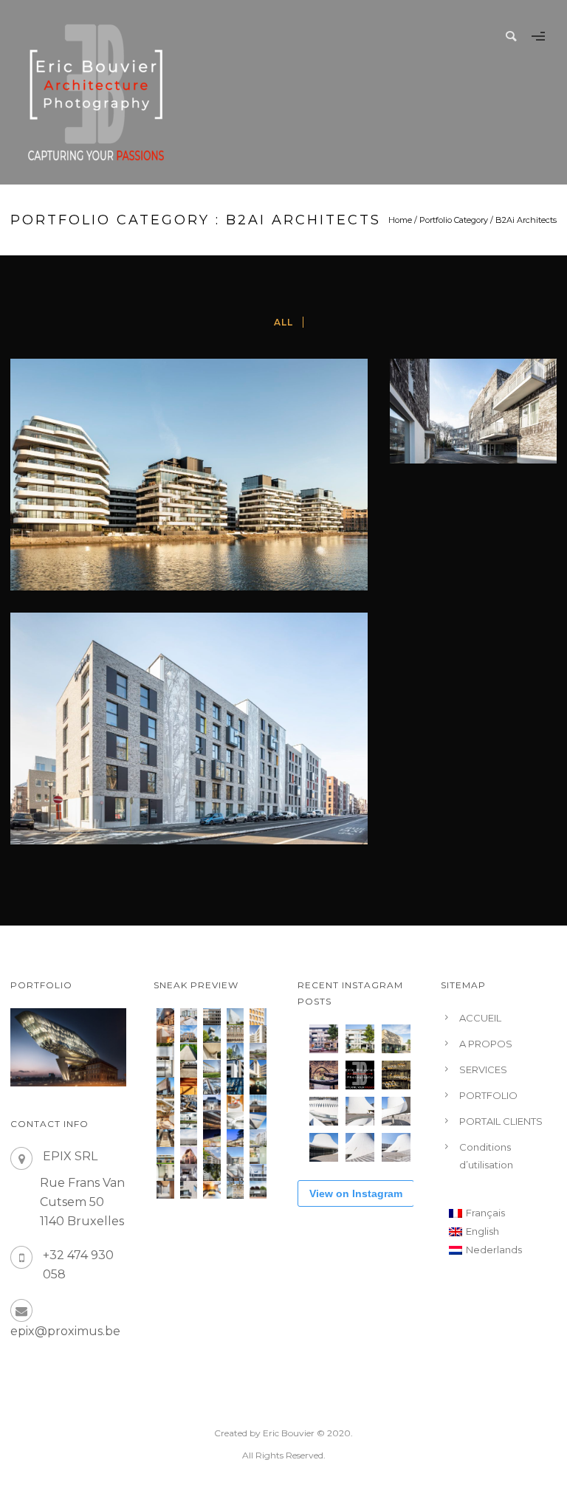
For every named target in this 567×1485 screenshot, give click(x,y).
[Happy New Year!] (396, 1075)
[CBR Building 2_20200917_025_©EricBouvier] (258, 1016)
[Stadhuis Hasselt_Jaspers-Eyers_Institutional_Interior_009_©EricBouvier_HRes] (188, 1103)
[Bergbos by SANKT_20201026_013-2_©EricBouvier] (188, 1033)
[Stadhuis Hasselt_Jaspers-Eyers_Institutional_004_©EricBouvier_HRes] (211, 1103)
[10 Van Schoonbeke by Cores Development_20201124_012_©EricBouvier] (165, 1016)
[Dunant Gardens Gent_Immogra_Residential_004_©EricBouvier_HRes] (258, 1137)
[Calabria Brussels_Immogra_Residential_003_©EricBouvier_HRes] (211, 1155)
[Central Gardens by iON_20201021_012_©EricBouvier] (258, 1033)
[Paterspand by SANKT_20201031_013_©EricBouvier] (165, 1033)
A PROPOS (485, 1044)
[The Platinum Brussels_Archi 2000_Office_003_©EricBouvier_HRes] (211, 1172)
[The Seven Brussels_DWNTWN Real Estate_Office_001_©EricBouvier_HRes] (258, 1172)
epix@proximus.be (65, 1331)
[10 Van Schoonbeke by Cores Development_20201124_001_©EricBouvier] (188, 1016)
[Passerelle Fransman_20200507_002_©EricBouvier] (188, 1051)
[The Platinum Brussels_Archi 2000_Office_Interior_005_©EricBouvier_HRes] (188, 1172)
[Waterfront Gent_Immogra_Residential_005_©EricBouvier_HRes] (188, 1189)
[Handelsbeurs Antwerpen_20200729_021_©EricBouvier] (235, 1033)
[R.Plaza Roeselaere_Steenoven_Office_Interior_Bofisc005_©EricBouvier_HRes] (258, 1155)
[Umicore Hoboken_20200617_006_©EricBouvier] (211, 1033)
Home (400, 220)
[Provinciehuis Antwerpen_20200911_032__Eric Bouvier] (235, 1016)
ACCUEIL (480, 1018)
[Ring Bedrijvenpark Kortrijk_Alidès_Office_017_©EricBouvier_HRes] (211, 1068)
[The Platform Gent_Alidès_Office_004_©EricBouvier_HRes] (235, 1155)
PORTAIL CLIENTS (501, 1121)
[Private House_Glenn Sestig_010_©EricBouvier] (211, 1051)
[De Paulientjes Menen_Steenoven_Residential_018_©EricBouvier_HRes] (235, 1068)
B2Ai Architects (526, 220)
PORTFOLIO (488, 1095)
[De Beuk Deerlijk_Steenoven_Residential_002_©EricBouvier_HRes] (165, 1189)
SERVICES (483, 1069)
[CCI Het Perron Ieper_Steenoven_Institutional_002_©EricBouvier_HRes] (188, 1137)
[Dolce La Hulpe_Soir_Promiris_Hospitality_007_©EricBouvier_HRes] (211, 1137)
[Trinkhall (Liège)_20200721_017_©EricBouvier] (165, 1051)
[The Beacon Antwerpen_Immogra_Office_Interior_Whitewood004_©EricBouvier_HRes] (165, 1068)
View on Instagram (355, 1193)
